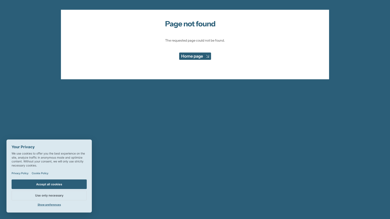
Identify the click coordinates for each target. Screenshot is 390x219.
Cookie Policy (40, 173)
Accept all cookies (49, 184)
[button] (195, 56)
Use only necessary (49, 195)
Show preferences (49, 204)
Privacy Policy (20, 173)
